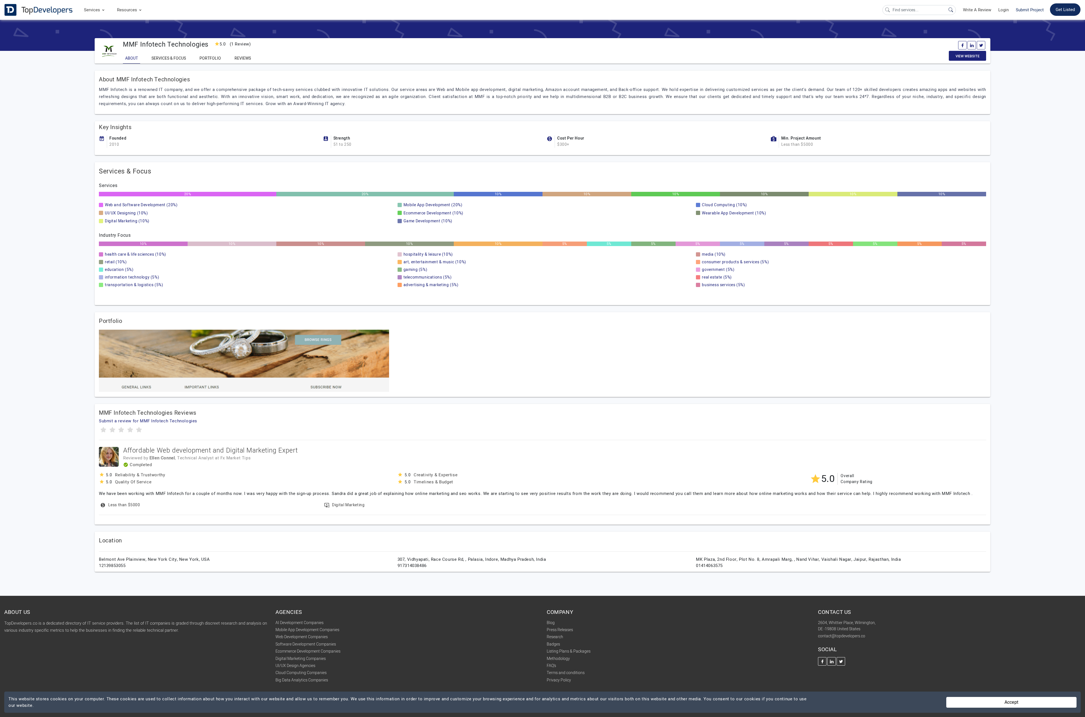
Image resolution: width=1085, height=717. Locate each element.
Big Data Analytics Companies (301, 680)
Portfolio (210, 58)
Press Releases (560, 630)
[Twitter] (981, 45)
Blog (551, 623)
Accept (1011, 702)
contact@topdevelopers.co (841, 636)
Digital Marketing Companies (300, 659)
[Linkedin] (971, 45)
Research (555, 637)
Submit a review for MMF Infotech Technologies (148, 421)
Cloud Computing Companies (301, 673)
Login (1003, 10)
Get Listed (1065, 9)
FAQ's (551, 666)
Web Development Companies (301, 637)
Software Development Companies (305, 644)
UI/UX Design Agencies (295, 666)
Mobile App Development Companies (307, 630)
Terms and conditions (566, 673)
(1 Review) (235, 44)
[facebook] (962, 45)
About (131, 58)
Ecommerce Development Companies (307, 651)
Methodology (558, 659)
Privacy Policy (559, 680)
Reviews (243, 58)
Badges (553, 644)
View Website (968, 56)
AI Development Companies (299, 623)
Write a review (977, 10)
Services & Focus (168, 58)
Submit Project (1030, 10)
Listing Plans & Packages (569, 651)
